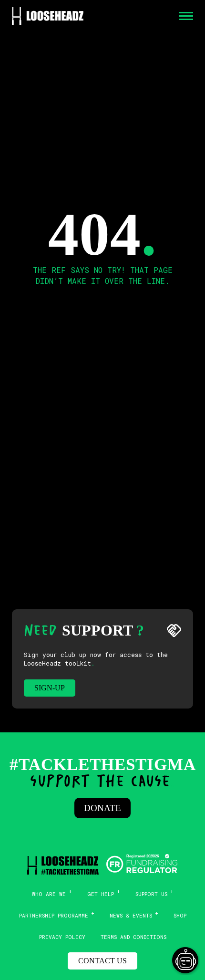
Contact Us (102, 961)
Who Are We (49, 893)
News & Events (131, 915)
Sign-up (49, 688)
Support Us (151, 893)
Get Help (100, 893)
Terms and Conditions (133, 936)
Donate (102, 808)
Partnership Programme (53, 915)
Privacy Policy (62, 936)
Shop (180, 915)
